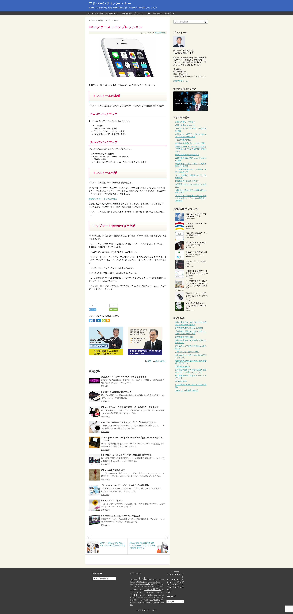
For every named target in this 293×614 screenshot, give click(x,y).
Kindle (133, 582)
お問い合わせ (157, 13)
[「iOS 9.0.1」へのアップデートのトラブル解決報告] (94, 490)
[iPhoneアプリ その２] (94, 505)
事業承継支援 (127, 13)
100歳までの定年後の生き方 (186, 390)
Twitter (158, 582)
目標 (135, 602)
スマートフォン (137, 589)
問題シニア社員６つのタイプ (187, 155)
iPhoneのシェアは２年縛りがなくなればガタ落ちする (126, 455)
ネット (140, 595)
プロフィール (139, 13)
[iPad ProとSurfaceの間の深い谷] (94, 396)
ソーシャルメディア (156, 592)
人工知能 (153, 600)
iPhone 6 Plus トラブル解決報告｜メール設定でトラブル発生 (130, 407)
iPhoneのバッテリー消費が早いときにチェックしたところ (197, 295)
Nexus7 (150, 582)
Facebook (151, 579)
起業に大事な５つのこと (185, 122)
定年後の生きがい (182, 367)
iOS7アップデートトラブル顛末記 (103, 199)
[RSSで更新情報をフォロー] (108, 320)
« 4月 (168, 592)
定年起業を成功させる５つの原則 (189, 328)
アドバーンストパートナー (110, 3)
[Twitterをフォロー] (90, 320)
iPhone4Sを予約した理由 (113, 470)
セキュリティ (152, 589)
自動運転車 (146, 602)
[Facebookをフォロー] (95, 320)
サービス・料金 (97, 13)
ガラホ (144, 586)
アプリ (155, 584)
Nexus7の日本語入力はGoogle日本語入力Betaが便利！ (196, 305)
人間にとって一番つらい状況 (187, 352)
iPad (157, 33)
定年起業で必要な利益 (184, 337)
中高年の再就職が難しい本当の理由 (190, 143)
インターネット (137, 586)
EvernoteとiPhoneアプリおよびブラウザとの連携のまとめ (128, 422)
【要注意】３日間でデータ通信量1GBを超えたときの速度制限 (197, 273)
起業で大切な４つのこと (185, 125)
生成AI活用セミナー (113, 13)
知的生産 (140, 602)
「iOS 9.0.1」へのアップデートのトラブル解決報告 (125, 485)
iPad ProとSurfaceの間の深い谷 (116, 392)
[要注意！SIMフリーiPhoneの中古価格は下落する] (94, 381)
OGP (154, 582)
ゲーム (154, 586)
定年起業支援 (169, 13)
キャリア (148, 586)
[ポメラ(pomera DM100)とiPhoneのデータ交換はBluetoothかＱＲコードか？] (94, 442)
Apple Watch (134, 579)
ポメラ (138, 600)
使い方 (160, 600)
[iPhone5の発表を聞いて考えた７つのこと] (94, 520)
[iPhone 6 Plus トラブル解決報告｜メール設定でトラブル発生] (94, 412)
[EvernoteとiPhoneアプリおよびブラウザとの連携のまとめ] (94, 427)
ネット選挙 (147, 595)
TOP (88, 13)
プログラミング (157, 597)
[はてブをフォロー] (99, 320)
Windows (133, 584)
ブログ (149, 597)
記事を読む (105, 386)
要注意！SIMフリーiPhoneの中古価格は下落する (124, 377)
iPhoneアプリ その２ (112, 500)
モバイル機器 (144, 600)
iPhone (162, 33)
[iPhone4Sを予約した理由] (94, 475)
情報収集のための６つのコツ (187, 181)
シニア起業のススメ (183, 140)
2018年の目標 (181, 381)
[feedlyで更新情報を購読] (104, 320)
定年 (132, 602)
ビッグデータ (143, 597)
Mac (146, 582)
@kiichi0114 (160, 361)
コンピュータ (160, 586)
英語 (152, 602)
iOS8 (149, 361)
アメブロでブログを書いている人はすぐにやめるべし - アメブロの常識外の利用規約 (190, 198)
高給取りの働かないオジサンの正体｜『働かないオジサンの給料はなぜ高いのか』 (190, 149)
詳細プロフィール (180, 81)
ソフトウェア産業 (143, 592)
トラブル (133, 595)
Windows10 (140, 584)
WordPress (148, 584)
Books (143, 578)
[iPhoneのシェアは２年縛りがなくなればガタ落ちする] (94, 459)
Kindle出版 (140, 582)
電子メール (157, 602)
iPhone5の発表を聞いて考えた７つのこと (120, 516)
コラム (148, 13)
